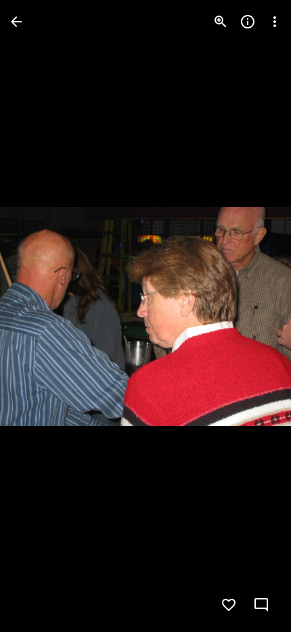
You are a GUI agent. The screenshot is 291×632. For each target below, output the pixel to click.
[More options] (274, 21)
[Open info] (247, 21)
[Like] (229, 605)
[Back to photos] (16, 21)
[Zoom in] (220, 21)
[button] (38, 316)
